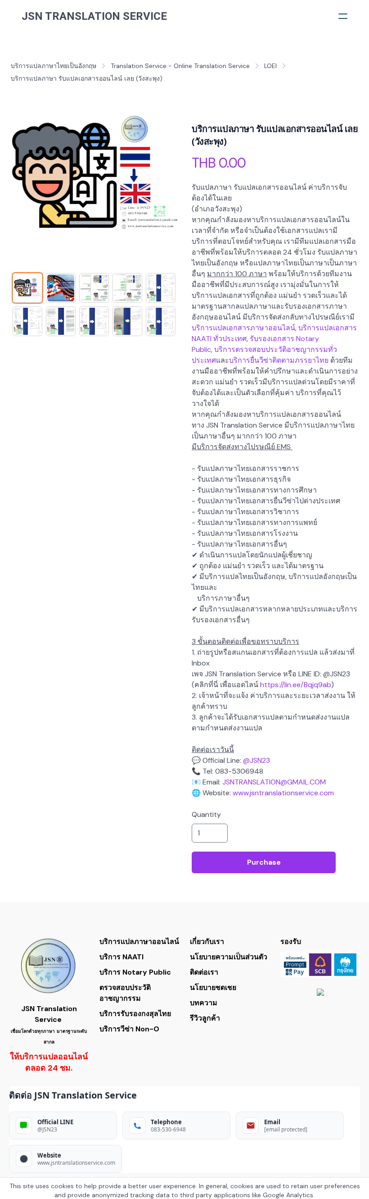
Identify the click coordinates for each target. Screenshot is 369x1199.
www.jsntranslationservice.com (283, 793)
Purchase (264, 862)
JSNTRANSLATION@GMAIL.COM (274, 782)
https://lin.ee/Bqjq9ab (295, 684)
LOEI (270, 66)
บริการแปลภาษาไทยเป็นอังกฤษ (53, 66)
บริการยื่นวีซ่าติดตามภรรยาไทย (278, 360)
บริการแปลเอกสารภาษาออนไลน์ (243, 328)
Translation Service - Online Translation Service (180, 66)
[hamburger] (343, 16)
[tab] (27, 288)
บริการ (309, 328)
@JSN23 (256, 760)
